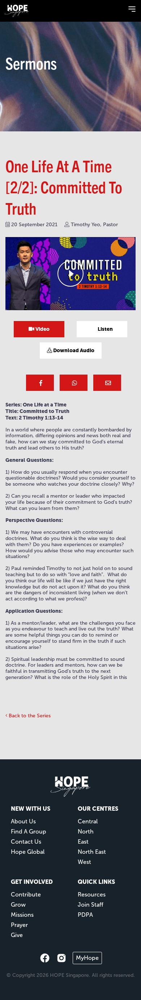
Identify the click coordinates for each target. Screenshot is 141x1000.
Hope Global (27, 852)
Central (88, 821)
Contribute (26, 894)
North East (92, 852)
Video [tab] (42, 329)
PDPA (85, 915)
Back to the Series (29, 715)
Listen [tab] (105, 329)
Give (17, 935)
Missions (22, 915)
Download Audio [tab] (73, 350)
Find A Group (28, 831)
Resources (92, 894)
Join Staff (90, 905)
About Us (23, 821)
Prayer (19, 925)
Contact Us (26, 842)
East (83, 842)
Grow (18, 905)
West (84, 862)
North (86, 831)
